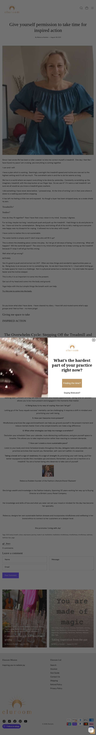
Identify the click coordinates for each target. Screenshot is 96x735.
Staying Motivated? (72, 393)
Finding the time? (72, 383)
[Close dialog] (93, 339)
